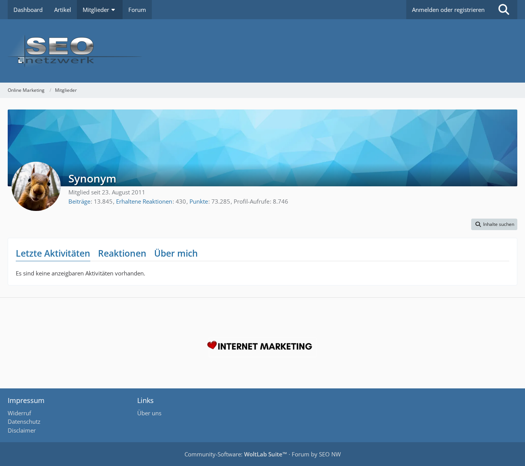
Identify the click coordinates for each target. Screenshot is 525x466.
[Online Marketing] (262, 51)
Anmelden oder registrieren (448, 9)
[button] (494, 224)
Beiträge (79, 201)
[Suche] (503, 9)
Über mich (176, 253)
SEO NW (330, 454)
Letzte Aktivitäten (53, 253)
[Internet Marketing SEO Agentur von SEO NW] (262, 347)
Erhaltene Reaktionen (144, 201)
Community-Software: (235, 454)
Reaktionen (122, 253)
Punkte (198, 201)
